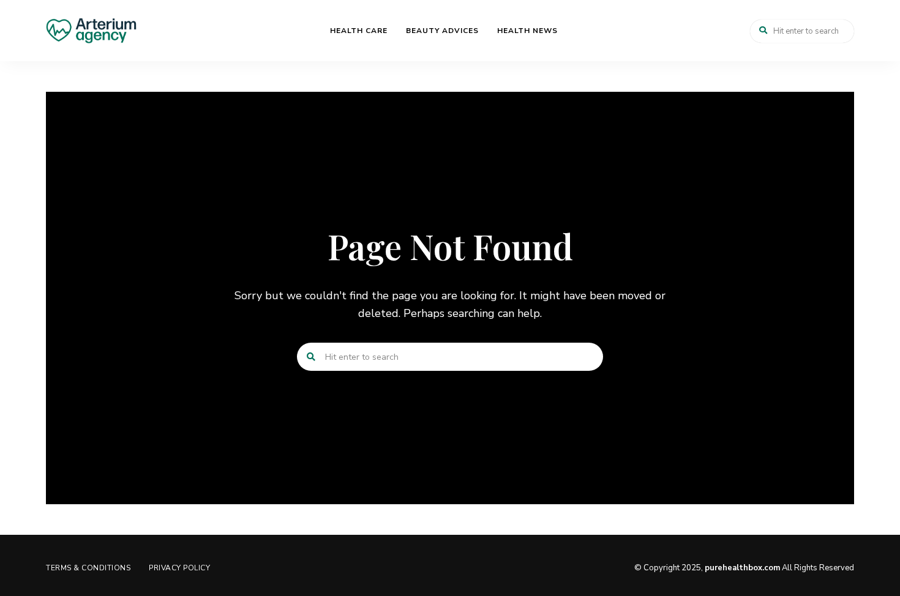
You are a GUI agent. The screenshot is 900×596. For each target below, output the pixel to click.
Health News (527, 30)
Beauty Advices (442, 30)
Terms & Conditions (88, 568)
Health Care (359, 30)
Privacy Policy (179, 568)
